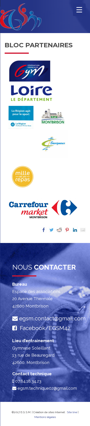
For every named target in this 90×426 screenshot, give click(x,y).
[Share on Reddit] (59, 230)
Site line (72, 412)
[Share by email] (83, 230)
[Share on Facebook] (43, 230)
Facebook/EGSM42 (45, 328)
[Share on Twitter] (51, 230)
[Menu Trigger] (79, 9)
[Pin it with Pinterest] (67, 230)
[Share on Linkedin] (75, 230)
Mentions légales (45, 417)
